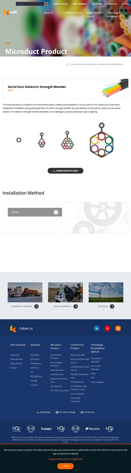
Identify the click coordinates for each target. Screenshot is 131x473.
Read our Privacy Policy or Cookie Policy (65, 459)
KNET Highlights (80, 4)
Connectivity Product (77, 346)
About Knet (14, 355)
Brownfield (34, 359)
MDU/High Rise (36, 376)
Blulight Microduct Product (95, 14)
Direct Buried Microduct (56, 356)
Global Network (16, 359)
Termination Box (77, 382)
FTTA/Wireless (36, 363)
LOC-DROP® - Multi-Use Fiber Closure (79, 388)
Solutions (103, 306)
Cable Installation (62, 306)
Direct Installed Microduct (56, 364)
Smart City (34, 367)
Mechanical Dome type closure (80, 361)
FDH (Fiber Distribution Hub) (80, 376)
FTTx (32, 372)
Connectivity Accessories (76, 400)
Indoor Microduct (57, 370)
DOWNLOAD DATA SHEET (67, 170)
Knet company (17, 344)
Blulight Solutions (73, 12)
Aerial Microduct (57, 374)
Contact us (112, 4)
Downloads (97, 4)
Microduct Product (56, 346)
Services (13, 367)
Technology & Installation (113, 14)
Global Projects (16, 363)
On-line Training (60, 4)
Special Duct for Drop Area (59, 380)
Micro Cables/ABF (78, 355)
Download (45, 412)
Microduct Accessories (60, 390)
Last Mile (33, 380)
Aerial (15, 212)
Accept (65, 465)
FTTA (92, 377)
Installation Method (21, 306)
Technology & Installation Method (98, 348)
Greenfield (34, 355)
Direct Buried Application (96, 360)
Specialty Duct (56, 386)
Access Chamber (77, 393)
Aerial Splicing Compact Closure (80, 368)
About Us (48, 12)
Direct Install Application (96, 368)
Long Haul (34, 385)
